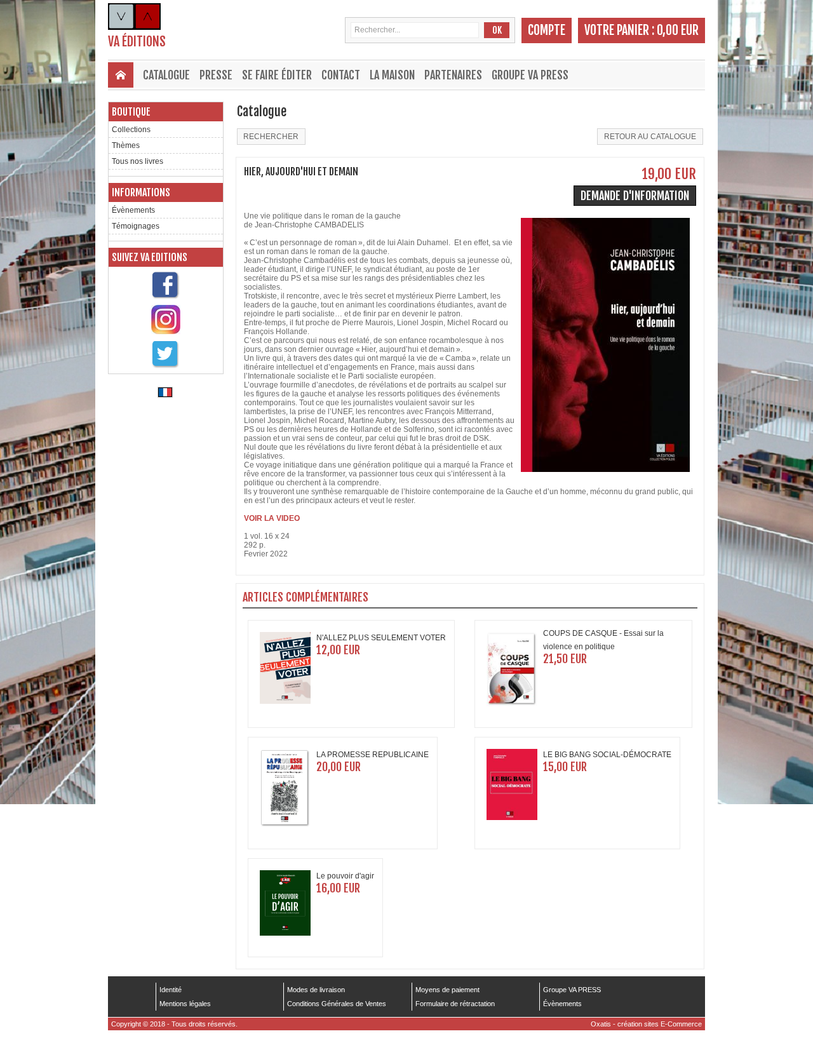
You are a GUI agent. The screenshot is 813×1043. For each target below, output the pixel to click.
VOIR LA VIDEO (272, 518)
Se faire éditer (277, 75)
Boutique (131, 111)
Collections (131, 129)
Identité (170, 989)
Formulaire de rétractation (455, 1003)
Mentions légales (185, 1003)
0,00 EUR (678, 30)
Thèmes (126, 145)
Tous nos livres (137, 161)
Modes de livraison (316, 989)
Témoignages (135, 226)
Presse (215, 75)
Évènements (133, 210)
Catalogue (166, 75)
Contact (340, 75)
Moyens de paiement (447, 989)
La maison (392, 75)
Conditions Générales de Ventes (336, 1003)
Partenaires (453, 75)
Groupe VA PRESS (530, 75)
